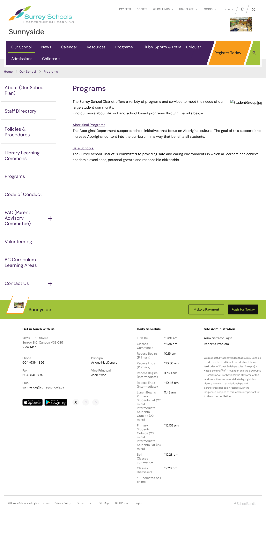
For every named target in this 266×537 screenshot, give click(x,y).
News (46, 47)
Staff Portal (121, 503)
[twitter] (253, 9)
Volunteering (18, 241)
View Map (29, 347)
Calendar (69, 47)
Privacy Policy (63, 503)
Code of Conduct (23, 194)
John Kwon (98, 375)
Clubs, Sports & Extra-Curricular (172, 47)
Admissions (21, 58)
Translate (186, 9)
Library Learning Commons (22, 155)
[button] (254, 52)
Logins (138, 503)
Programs (124, 47)
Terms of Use (84, 503)
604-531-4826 (33, 362)
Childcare (51, 58)
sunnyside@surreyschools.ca (43, 387)
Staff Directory (20, 111)
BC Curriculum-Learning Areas (21, 262)
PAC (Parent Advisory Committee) (18, 218)
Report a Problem (216, 344)
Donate (142, 9)
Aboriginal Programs (89, 125)
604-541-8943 (33, 375)
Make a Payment (206, 309)
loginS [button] (207, 9)
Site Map (104, 503)
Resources (96, 47)
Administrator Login (218, 338)
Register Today (228, 52)
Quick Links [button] (161, 9)
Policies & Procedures (17, 132)
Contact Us (17, 283)
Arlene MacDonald (104, 362)
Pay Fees (125, 9)
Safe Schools (83, 148)
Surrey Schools (19, 503)
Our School (21, 47)
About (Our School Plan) (24, 90)
